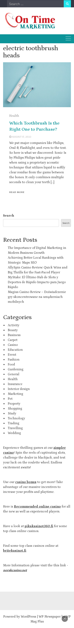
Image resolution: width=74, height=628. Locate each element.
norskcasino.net (15, 570)
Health (14, 116)
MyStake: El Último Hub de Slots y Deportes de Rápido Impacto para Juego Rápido (37, 282)
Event (12, 354)
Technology (16, 418)
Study (12, 413)
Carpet (12, 340)
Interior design (19, 389)
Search (8, 215)
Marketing (15, 394)
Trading (13, 423)
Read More (16, 192)
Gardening (15, 369)
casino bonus (25, 482)
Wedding (14, 433)
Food (11, 364)
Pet (10, 399)
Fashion (14, 359)
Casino (13, 345)
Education (15, 350)
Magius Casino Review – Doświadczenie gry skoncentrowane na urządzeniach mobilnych (37, 297)
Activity (13, 325)
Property (14, 403)
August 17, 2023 (21, 137)
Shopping (15, 408)
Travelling (15, 428)
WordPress (28, 616)
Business (14, 335)
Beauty (13, 330)
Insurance (15, 384)
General (13, 374)
